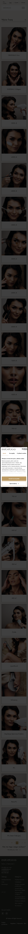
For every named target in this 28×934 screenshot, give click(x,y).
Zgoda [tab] (4, 453)
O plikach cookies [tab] (21, 453)
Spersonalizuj (13, 483)
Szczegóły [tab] (12, 453)
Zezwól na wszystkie (14, 478)
